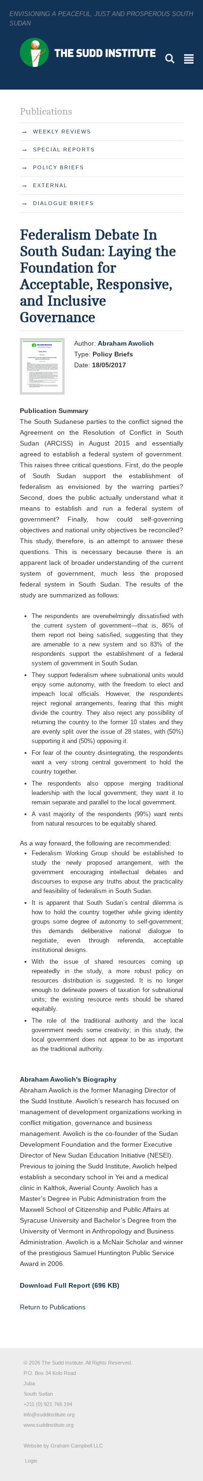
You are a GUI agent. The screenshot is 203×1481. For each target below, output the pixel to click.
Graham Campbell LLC (77, 1445)
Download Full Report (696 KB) (69, 1285)
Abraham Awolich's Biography (68, 1079)
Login (31, 1461)
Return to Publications (52, 1307)
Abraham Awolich (126, 343)
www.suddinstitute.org (49, 1425)
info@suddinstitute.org (49, 1414)
